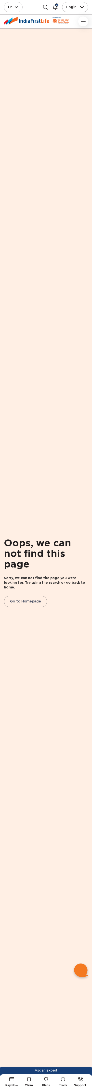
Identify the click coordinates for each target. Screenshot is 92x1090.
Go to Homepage (25, 601)
